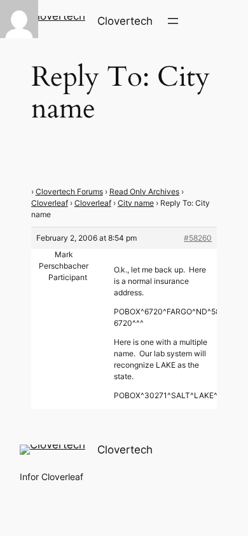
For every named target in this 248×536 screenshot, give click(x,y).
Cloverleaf (49, 203)
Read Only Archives (144, 191)
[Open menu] (173, 21)
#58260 (198, 238)
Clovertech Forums (69, 191)
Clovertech (125, 21)
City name (136, 203)
